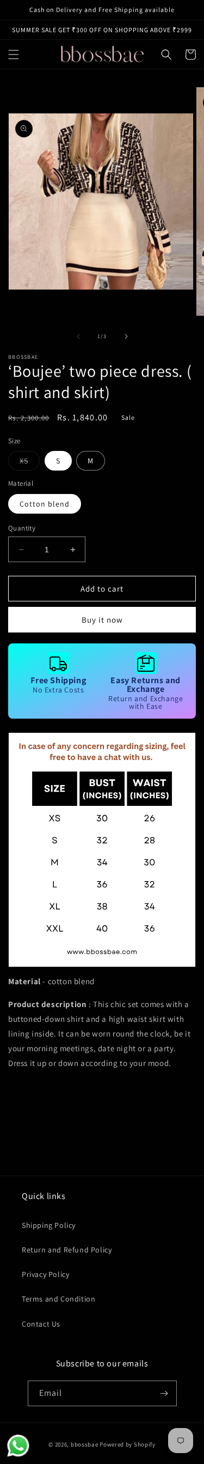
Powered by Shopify (128, 1444)
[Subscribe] (164, 1393)
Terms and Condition (58, 1299)
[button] (14, 55)
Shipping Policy (49, 1225)
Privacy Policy (45, 1274)
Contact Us (41, 1324)
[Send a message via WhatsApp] (18, 1446)
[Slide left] (78, 336)
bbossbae (84, 1444)
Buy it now (102, 619)
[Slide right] (126, 336)
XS (30, 463)
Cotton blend (45, 504)
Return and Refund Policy (67, 1250)
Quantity (21, 528)
